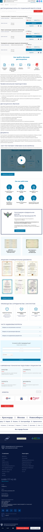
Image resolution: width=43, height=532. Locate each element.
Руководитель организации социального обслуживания (14, 43)
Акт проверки (4, 458)
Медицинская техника (26, 464)
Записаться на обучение (8, 174)
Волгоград (11, 425)
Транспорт (24, 469)
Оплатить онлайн (35, 528)
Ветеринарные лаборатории (27, 467)
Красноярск (32, 425)
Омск (39, 425)
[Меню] (1, 1)
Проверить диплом (20, 230)
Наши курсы (25, 453)
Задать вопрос (7, 405)
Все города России (21, 429)
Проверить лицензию (7, 298)
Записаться (34, 23)
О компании (5, 453)
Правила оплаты (5, 462)
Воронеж (18, 425)
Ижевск (25, 425)
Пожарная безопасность (27, 462)
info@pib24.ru (4, 486)
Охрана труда (24, 458)
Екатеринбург (25, 421)
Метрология (24, 456)
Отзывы (3, 473)
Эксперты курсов (5, 464)
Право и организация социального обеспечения (12, 29)
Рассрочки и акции (5, 471)
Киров (8, 421)
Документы (4, 456)
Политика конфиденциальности (8, 465)
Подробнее (31, 25)
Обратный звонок (5, 481)
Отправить (21, 359)
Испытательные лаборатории (28, 465)
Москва (21, 417)
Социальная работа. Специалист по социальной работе (14, 16)
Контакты (4, 475)
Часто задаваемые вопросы (7, 467)
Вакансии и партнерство (7, 469)
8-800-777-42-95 (31, 1)
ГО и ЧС (23, 471)
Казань (15, 421)
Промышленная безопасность (28, 460)
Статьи (3, 460)
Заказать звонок (33, 2)
